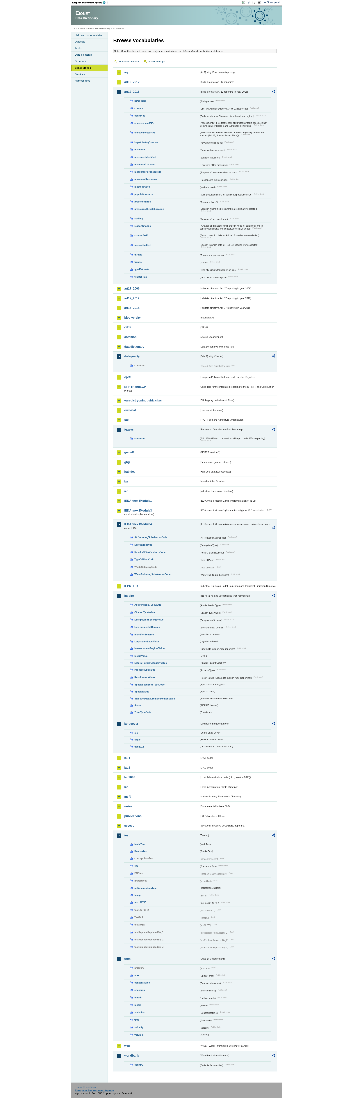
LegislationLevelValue (146, 641)
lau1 (127, 757)
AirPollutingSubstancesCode (150, 537)
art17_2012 (132, 298)
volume (138, 1034)
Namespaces (82, 80)
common (130, 337)
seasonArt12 (141, 235)
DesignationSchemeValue (148, 619)
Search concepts (156, 62)
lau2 (127, 767)
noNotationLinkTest (145, 888)
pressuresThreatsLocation (149, 209)
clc (136, 733)
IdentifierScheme (144, 634)
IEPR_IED (131, 586)
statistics (139, 1012)
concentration (142, 982)
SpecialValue (141, 691)
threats (138, 254)
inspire (129, 595)
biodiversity (132, 317)
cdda (127, 327)
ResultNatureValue (144, 677)
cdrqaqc (139, 108)
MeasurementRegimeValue (149, 648)
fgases (129, 429)
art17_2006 (132, 288)
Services (80, 74)
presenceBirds (142, 201)
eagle (137, 739)
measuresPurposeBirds (147, 171)
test (126, 835)
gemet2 (129, 452)
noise (128, 806)
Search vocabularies (129, 62)
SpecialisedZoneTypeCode (149, 684)
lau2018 (129, 777)
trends (138, 262)
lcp (126, 787)
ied (126, 491)
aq (126, 72)
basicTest (139, 844)
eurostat (130, 410)
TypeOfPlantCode (144, 559)
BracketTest (140, 851)
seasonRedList (142, 245)
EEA (90, 2)
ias (126, 481)
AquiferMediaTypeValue (147, 604)
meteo (137, 1005)
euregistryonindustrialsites (143, 400)
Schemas (80, 61)
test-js (137, 895)
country (138, 1064)
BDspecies (140, 100)
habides (130, 471)
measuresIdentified (145, 157)
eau (136, 865)
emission (139, 990)
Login (248, 2)
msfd (127, 796)
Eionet (89, 28)
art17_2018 (132, 307)
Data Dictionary (102, 28)
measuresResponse (145, 179)
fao (126, 419)
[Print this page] (255, 2)
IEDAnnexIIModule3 (138, 510)
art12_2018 (132, 91)
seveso (129, 825)
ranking (138, 218)
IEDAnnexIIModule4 (138, 524)
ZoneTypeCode (142, 712)
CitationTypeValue (144, 612)
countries (139, 115)
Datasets (80, 41)
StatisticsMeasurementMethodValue (154, 698)
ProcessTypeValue (144, 669)
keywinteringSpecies (146, 142)
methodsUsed (142, 186)
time (136, 1019)
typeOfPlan (140, 277)
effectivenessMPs (144, 123)
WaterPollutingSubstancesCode (152, 574)
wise (127, 1045)
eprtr (127, 377)
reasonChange (142, 226)
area (136, 975)
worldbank (131, 1055)
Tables (78, 48)
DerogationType (143, 544)
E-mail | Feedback (85, 1086)
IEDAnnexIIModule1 (138, 500)
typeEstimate (141, 269)
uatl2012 (139, 746)
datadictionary (134, 346)
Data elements (83, 54)
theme (137, 705)
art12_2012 (132, 82)
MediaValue (140, 656)
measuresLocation (144, 164)
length (138, 997)
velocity (138, 1027)
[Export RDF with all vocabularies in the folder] (273, 92)
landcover (131, 723)
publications (133, 816)
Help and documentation (89, 35)
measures (139, 149)
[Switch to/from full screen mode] (260, 2)
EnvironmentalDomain (147, 627)
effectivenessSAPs (144, 132)
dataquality (132, 356)
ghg (127, 462)
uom (127, 958)
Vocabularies (83, 67)
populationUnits (143, 194)
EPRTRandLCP (135, 386)
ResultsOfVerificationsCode (149, 552)
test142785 (140, 902)
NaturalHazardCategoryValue (150, 663)
